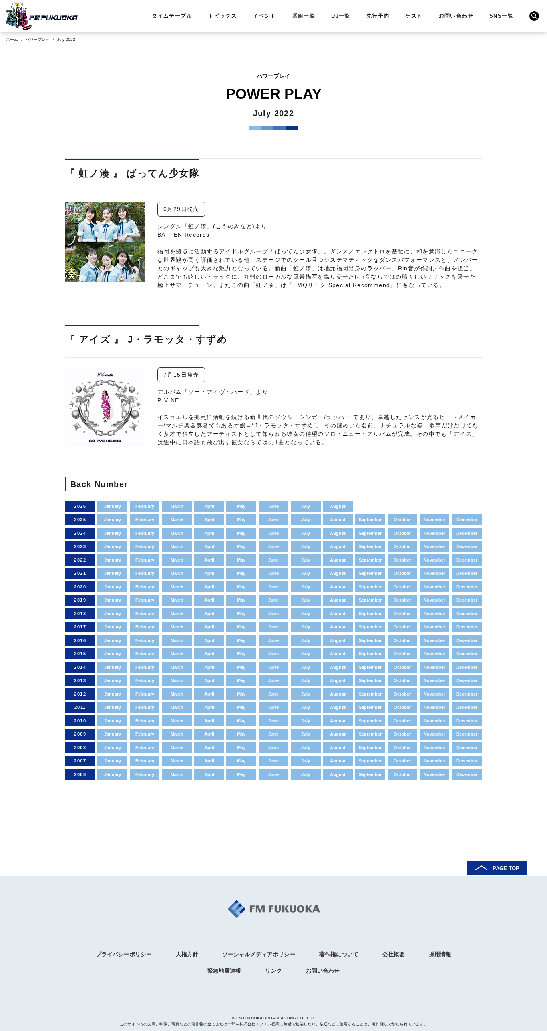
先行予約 (378, 16)
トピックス (222, 16)
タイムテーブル (172, 16)
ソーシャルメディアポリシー (258, 954)
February (144, 506)
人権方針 (187, 954)
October (402, 519)
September (370, 519)
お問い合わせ (456, 16)
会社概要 (393, 954)
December (466, 519)
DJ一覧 (340, 16)
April (209, 506)
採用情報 (440, 954)
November (434, 519)
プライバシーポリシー (124, 954)
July (305, 506)
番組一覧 (304, 16)
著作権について (338, 954)
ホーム (12, 39)
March (177, 506)
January (112, 506)
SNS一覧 (501, 16)
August (338, 506)
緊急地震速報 (224, 970)
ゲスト (413, 16)
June (273, 506)
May (241, 506)
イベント (264, 16)
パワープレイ (38, 39)
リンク (273, 970)
